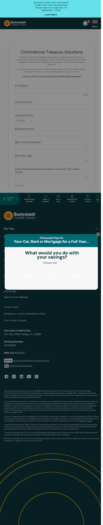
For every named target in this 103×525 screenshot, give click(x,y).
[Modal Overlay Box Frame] (51, 262)
